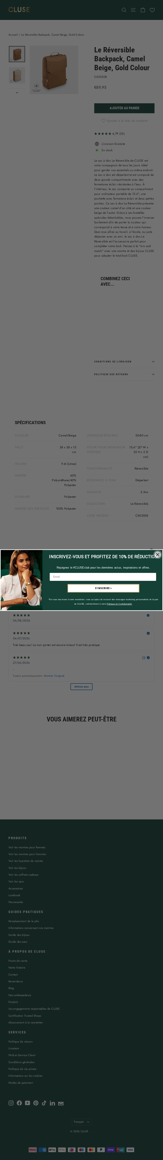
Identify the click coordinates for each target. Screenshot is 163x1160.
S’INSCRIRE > (103, 588)
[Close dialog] (157, 554)
